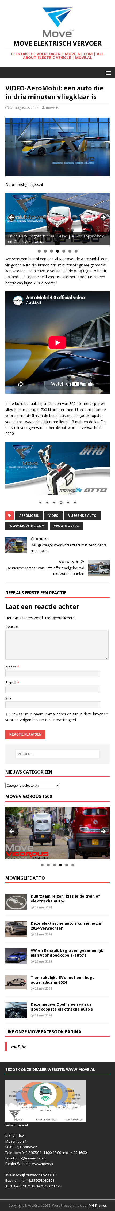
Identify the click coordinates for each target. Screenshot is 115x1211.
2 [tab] (45, 251)
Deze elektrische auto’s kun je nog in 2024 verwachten (66, 926)
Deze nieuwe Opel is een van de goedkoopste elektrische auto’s (62, 1007)
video (53, 515)
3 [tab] (51, 251)
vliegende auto (82, 515)
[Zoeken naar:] (58, 754)
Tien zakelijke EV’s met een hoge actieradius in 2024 (63, 980)
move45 (52, 107)
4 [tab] (57, 251)
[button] (108, 72)
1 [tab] (39, 251)
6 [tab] (69, 251)
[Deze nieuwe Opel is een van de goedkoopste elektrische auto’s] (16, 1014)
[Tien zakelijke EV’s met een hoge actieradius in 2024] (16, 986)
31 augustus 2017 (24, 107)
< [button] (12, 218)
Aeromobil (29, 515)
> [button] (103, 218)
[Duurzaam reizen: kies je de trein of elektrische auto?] (16, 906)
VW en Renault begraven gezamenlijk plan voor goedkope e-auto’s (67, 953)
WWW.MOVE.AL (66, 526)
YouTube (18, 1046)
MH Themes (98, 1205)
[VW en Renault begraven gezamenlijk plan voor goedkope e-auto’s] (16, 960)
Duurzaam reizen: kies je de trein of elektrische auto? (65, 898)
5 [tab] (63, 251)
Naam (11, 666)
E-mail (11, 682)
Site (8, 698)
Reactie (11, 626)
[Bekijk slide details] (57, 219)
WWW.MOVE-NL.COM (26, 526)
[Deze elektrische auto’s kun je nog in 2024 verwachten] (16, 933)
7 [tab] (76, 251)
